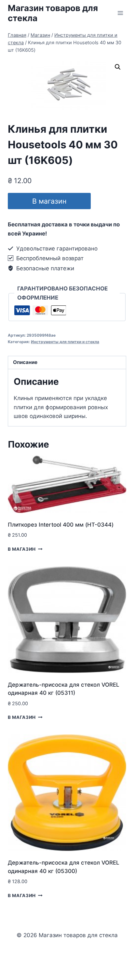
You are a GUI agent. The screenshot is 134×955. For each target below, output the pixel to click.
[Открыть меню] (120, 13)
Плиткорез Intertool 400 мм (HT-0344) (61, 524)
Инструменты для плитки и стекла (65, 341)
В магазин (49, 201)
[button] (118, 67)
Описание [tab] (25, 362)
